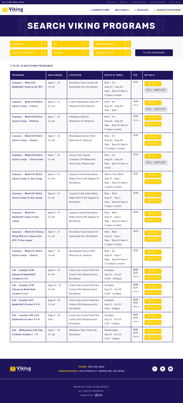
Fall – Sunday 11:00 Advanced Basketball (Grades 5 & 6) (23, 289)
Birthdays (122, 10)
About (124, 2)
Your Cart (175, 2)
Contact (111, 2)
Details (153, 83)
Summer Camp (101, 10)
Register (153, 124)
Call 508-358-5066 (13, 2)
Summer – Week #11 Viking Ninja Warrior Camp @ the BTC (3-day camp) (28, 236)
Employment (138, 2)
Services (143, 10)
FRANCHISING (158, 2)
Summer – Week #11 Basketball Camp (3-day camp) (25, 216)
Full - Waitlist (156, 90)
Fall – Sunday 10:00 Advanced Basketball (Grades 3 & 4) (23, 274)
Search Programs (169, 10)
